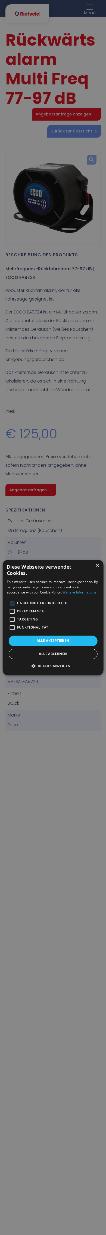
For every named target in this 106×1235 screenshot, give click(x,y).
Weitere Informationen (80, 592)
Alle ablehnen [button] (53, 653)
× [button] (97, 566)
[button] (53, 665)
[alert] (53, 617)
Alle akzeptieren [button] (53, 640)
